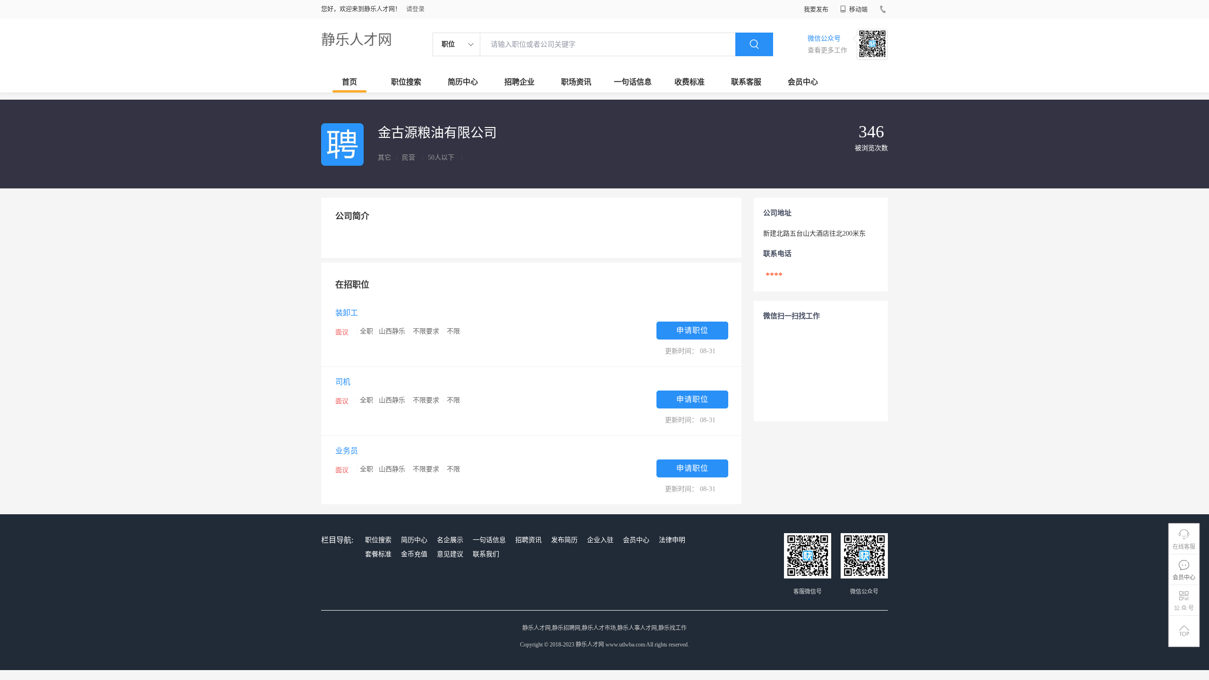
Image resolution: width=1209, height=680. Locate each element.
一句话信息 (633, 82)
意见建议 (450, 554)
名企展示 (450, 540)
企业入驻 (600, 540)
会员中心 (803, 82)
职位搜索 (406, 82)
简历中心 (463, 82)
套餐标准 (378, 554)
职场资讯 (576, 82)
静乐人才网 (356, 39)
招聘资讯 (528, 540)
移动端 (858, 9)
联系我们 (486, 554)
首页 (349, 82)
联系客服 (746, 82)
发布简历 (564, 540)
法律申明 (672, 540)
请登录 (415, 8)
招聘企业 (519, 82)
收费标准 (689, 82)
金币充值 (414, 554)
